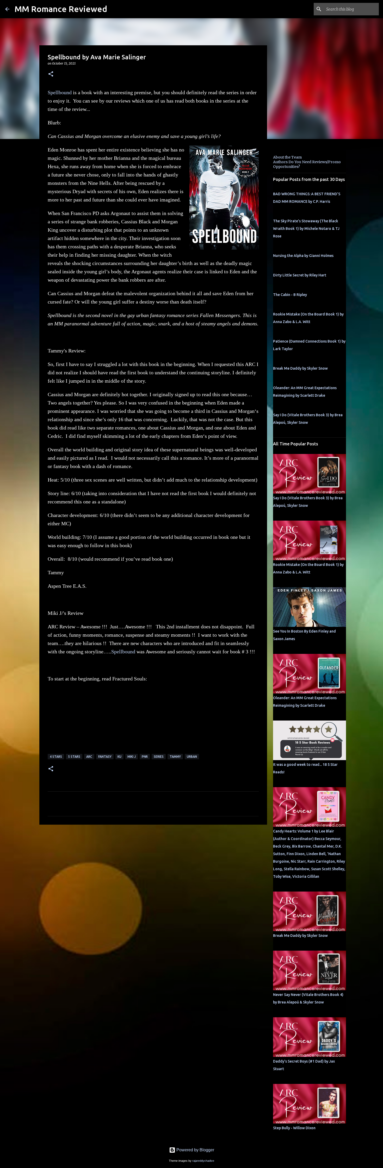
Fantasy (105, 756)
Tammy (175, 756)
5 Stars (74, 756)
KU (119, 756)
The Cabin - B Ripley (290, 295)
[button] (51, 74)
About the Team (287, 157)
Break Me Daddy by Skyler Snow (300, 368)
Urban (192, 756)
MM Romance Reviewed (61, 9)
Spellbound (60, 92)
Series (159, 756)
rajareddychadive (203, 1160)
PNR (145, 756)
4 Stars (56, 756)
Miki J (131, 756)
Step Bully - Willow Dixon (294, 1128)
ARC (89, 756)
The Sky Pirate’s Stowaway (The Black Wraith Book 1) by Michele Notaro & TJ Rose (306, 228)
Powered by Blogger (194, 1150)
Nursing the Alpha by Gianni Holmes (303, 256)
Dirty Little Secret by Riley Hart (299, 275)
